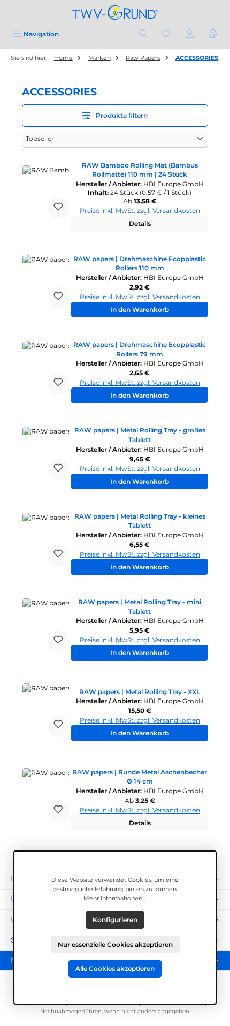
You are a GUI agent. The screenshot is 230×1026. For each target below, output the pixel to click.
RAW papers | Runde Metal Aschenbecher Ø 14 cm (139, 777)
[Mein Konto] (190, 34)
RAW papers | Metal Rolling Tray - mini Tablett (139, 606)
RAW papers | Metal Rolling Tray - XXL (139, 692)
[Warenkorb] (213, 34)
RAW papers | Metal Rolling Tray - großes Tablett (139, 435)
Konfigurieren (115, 920)
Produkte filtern (121, 115)
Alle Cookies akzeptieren (115, 968)
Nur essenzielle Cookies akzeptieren (115, 944)
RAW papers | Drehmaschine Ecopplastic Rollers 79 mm (139, 349)
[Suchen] (143, 34)
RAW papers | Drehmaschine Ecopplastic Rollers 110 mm (139, 263)
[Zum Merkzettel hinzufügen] (58, 208)
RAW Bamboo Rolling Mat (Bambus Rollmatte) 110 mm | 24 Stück (140, 170)
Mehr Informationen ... (115, 898)
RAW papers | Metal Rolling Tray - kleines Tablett (139, 521)
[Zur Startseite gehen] (115, 12)
